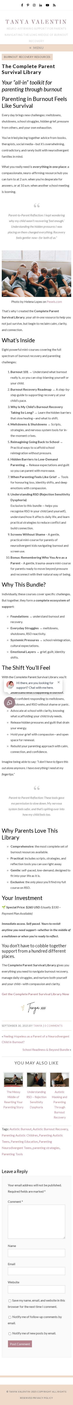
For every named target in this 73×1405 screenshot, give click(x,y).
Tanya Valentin (36, 21)
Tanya (37, 1025)
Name (12, 1246)
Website (13, 1282)
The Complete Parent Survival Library (28, 69)
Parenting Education (24, 1141)
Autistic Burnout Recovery (50, 1129)
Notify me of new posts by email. (34, 1333)
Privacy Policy (43, 1398)
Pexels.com (54, 301)
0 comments (53, 1025)
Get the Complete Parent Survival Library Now (35, 994)
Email (11, 1264)
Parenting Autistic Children (20, 1135)
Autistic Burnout (21, 1129)
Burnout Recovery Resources (27, 56)
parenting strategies (46, 1148)
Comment (15, 1201)
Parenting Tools (12, 1154)
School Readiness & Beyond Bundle (46, 1049)
